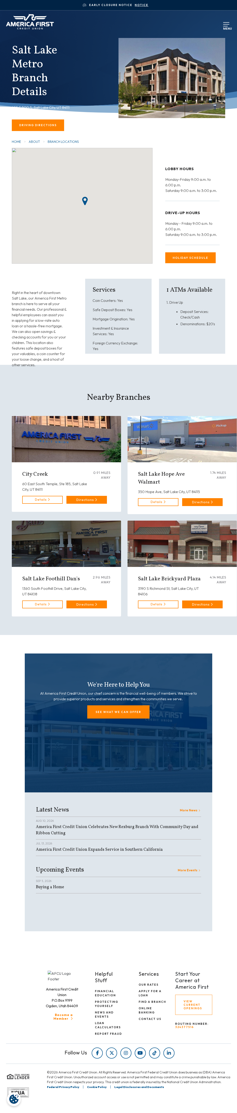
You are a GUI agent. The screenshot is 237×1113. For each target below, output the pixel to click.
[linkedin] (169, 1053)
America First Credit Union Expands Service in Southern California (99, 850)
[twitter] (111, 1053)
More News (188, 810)
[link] (42, 500)
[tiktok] (154, 1053)
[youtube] (140, 1053)
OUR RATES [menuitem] (149, 984)
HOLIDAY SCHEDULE (190, 257)
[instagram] (125, 1053)
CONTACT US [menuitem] (150, 1019)
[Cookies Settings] (14, 1099)
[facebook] (97, 1053)
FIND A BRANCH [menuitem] (152, 1002)
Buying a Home (50, 887)
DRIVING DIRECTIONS (38, 125)
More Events (187, 870)
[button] (86, 500)
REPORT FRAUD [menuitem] (108, 1033)
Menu (226, 28)
